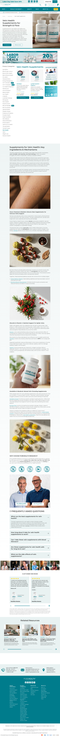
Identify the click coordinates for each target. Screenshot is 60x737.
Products (7, 45)
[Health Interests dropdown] (22, 9)
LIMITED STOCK (55, 9)
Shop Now (23, 97)
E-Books (32, 693)
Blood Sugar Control (7, 71)
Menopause (5, 99)
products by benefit (16, 9)
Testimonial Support (14, 704)
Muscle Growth (6, 103)
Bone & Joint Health (7, 73)
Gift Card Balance (13, 692)
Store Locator (44, 695)
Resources (18, 45)
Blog (32, 688)
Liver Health (5, 94)
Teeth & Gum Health (8, 124)
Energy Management (8, 80)
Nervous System (6, 107)
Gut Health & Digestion (8, 86)
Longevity (5, 96)
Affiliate (11, 707)
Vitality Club (43, 697)
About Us (43, 687)
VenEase (27, 525)
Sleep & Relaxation (7, 120)
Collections (10, 16)
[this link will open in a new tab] (26, 682)
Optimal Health (6, 109)
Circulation (5, 77)
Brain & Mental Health (8, 75)
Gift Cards (33, 694)
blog (37, 9)
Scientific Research (34, 690)
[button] (40, 5)
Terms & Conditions (14, 698)
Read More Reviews (15, 601)
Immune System (6, 90)
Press (42, 698)
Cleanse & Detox (6, 79)
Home (4, 16)
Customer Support (13, 689)
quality (29, 9)
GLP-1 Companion (8, 84)
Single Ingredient (7, 117)
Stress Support (6, 122)
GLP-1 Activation (8, 82)
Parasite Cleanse (6, 111)
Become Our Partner (45, 692)
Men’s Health (6, 101)
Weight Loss (5, 133)
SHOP (3, 9)
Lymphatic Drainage (7, 98)
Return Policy (12, 691)
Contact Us (43, 694)
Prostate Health (6, 115)
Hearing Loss (6, 88)
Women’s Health (6, 135)
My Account (51, 5)
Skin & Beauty (6, 118)
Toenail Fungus (6, 128)
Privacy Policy (12, 697)
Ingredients (33, 691)
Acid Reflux (5, 69)
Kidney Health (6, 92)
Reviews (11, 702)
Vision (4, 132)
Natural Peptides (8, 105)
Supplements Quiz (34, 687)
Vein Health (5, 130)
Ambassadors (12, 705)
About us (45, 9)
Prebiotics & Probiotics (8, 113)
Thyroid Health (6, 126)
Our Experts (43, 688)
